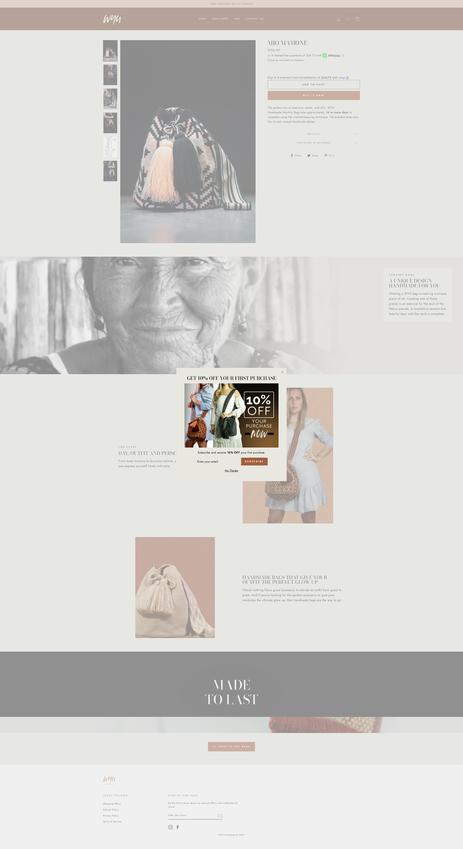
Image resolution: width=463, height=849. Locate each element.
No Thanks (231, 471)
